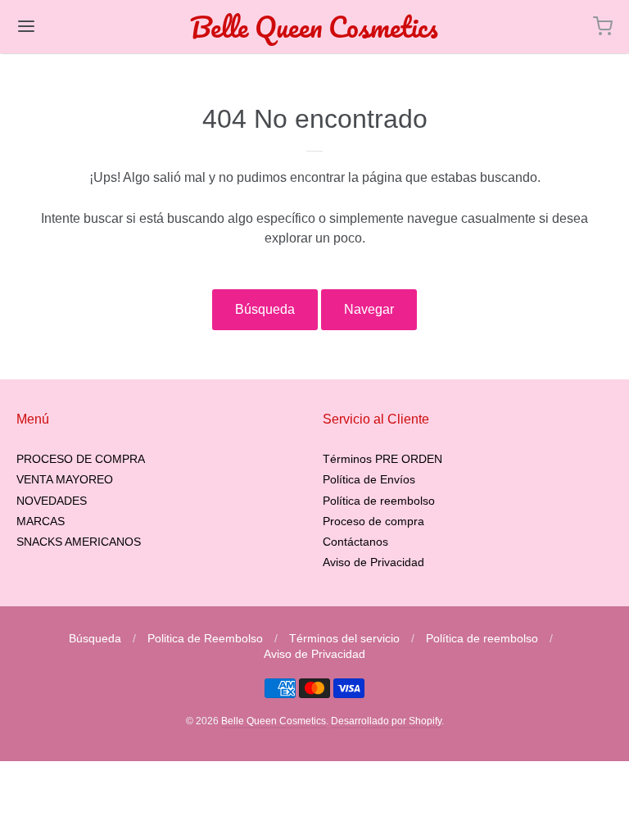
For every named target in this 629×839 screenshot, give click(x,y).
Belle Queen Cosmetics (314, 26)
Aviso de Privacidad (373, 562)
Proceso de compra (373, 521)
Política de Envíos (369, 479)
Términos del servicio (344, 638)
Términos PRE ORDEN (382, 458)
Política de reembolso (379, 500)
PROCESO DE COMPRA (80, 458)
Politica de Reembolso (205, 638)
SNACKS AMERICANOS (78, 541)
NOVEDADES (51, 500)
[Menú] (76, 26)
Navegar (369, 309)
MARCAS (40, 521)
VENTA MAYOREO (64, 479)
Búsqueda (265, 309)
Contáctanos (355, 541)
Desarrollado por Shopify (386, 721)
